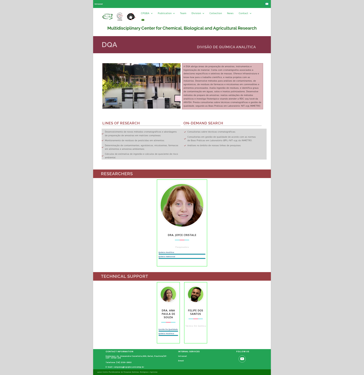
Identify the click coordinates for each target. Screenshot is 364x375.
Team (183, 13)
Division (196, 13)
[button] (146, 13)
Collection (215, 13)
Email (181, 360)
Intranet (99, 4)
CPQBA (145, 13)
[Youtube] (266, 4)
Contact (243, 13)
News (230, 13)
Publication (165, 13)
